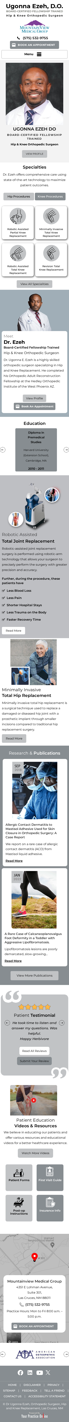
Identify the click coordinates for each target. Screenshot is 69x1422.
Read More (13, 630)
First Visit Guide (50, 1180)
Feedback (29, 1390)
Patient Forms (19, 1180)
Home (12, 1385)
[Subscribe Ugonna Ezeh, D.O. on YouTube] (39, 1372)
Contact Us (12, 1396)
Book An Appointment (36, 45)
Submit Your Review (34, 1061)
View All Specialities (34, 284)
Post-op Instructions (19, 1212)
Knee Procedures (50, 196)
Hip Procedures (18, 196)
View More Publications (35, 975)
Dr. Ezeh (9, 174)
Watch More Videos (35, 1153)
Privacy (53, 1385)
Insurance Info (50, 1210)
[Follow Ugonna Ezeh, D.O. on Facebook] (20, 1372)
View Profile (34, 153)
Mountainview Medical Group (34, 1281)
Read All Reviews (34, 1051)
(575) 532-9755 (35, 38)
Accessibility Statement (47, 1396)
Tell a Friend (54, 1390)
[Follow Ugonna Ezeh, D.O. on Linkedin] (30, 1372)
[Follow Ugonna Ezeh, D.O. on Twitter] (47, 1372)
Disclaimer (32, 1385)
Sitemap (9, 1390)
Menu (28, 54)
